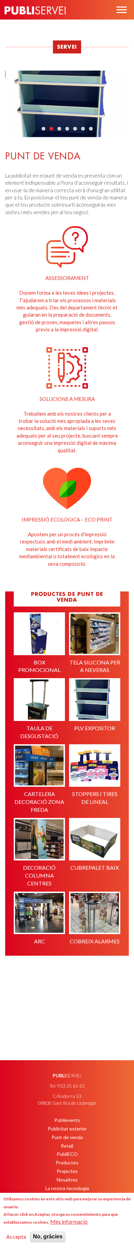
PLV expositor (94, 728)
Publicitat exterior (67, 1128)
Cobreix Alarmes (95, 941)
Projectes (67, 1171)
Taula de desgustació (39, 732)
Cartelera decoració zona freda (39, 802)
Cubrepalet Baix (94, 867)
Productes (67, 1162)
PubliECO (67, 1154)
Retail (67, 1146)
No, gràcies (48, 1236)
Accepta (16, 1236)
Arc (39, 941)
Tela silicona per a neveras (94, 666)
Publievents (67, 1120)
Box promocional (39, 666)
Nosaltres (67, 1180)
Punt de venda (67, 1137)
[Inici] (35, 20)
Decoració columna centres (39, 875)
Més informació (69, 1221)
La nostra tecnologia (67, 1188)
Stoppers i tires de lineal (95, 798)
